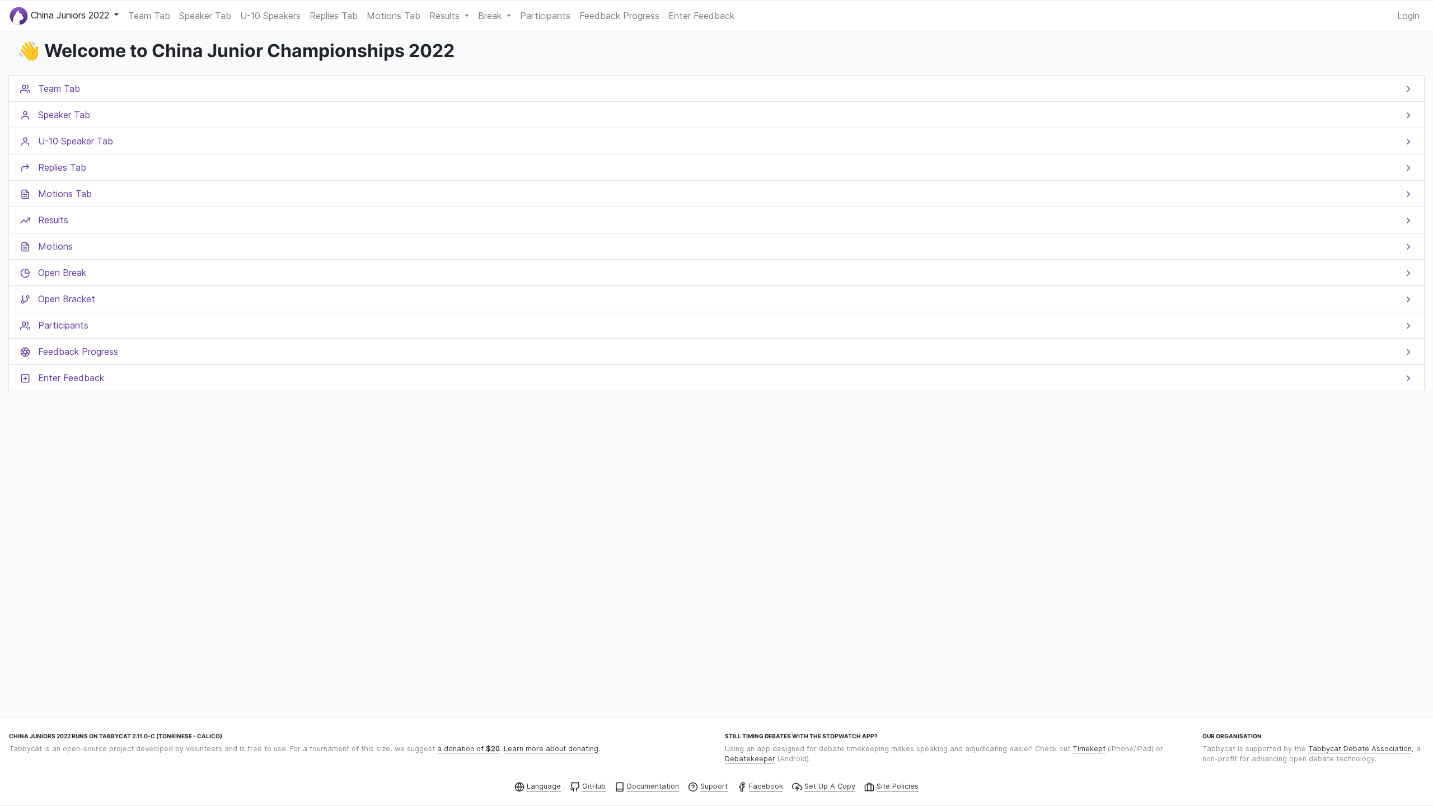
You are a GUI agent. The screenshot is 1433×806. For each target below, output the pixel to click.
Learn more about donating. (552, 748)
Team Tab (149, 15)
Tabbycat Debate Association (1360, 748)
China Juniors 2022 (70, 14)
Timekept (1089, 748)
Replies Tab (334, 15)
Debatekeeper (750, 759)
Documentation (653, 786)
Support (714, 786)
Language (544, 786)
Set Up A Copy (829, 786)
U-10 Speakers (270, 15)
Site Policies (898, 786)
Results (445, 15)
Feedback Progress (619, 15)
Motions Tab (393, 15)
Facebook (766, 786)
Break (491, 15)
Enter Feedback (701, 15)
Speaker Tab (205, 15)
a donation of (468, 748)
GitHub (594, 786)
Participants (545, 15)
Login (1408, 15)
